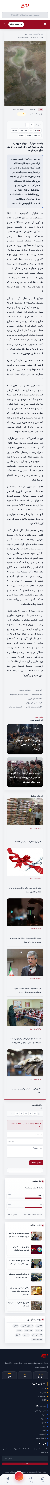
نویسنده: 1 (31, 109)
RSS (44, 1400)
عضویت (25, 1464)
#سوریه (26, 1335)
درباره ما (42, 1392)
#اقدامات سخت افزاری (34, 707)
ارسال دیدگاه (36, 1162)
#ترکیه (16, 1326)
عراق (44, 1426)
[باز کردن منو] (45, 24)
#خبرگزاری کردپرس (25, 690)
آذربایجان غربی (33, 34)
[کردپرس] (25, 6)
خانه (42, 34)
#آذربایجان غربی (37, 1339)
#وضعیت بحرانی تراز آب (34, 703)
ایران (44, 1430)
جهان (44, 1422)
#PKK (19, 1330)
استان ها (42, 1434)
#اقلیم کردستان (37, 1335)
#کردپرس (39, 690)
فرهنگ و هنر (41, 1438)
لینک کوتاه (24, 130)
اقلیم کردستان (40, 1411)
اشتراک (14, 130)
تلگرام (29, 135)
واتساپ (21, 135)
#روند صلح (28, 1330)
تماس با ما (42, 1396)
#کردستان (39, 1330)
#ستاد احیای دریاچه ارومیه (19, 694)
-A (32, 125)
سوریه (43, 1418)
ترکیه (44, 1414)
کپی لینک (37, 135)
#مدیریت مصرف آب (15, 707)
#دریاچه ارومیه (37, 694)
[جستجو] (4, 24)
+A (27, 125)
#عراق (18, 1335)
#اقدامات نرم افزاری (35, 698)
